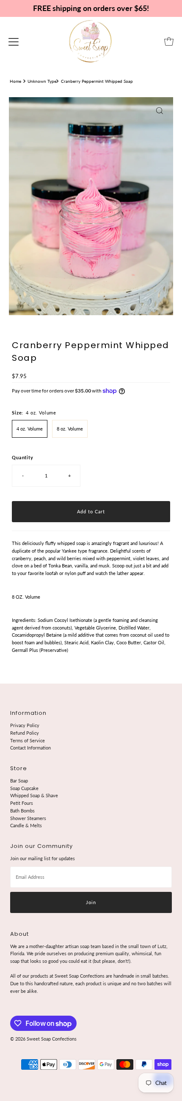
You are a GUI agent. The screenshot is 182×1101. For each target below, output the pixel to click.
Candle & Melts (26, 825)
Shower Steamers (28, 818)
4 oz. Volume (30, 428)
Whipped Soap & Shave (34, 795)
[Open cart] (169, 41)
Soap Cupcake (24, 788)
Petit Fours (21, 803)
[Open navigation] (13, 41)
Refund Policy (24, 733)
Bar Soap (19, 780)
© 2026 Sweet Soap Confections (43, 1038)
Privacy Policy (24, 725)
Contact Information (30, 747)
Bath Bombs (22, 810)
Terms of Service (27, 740)
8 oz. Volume (70, 428)
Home (15, 81)
